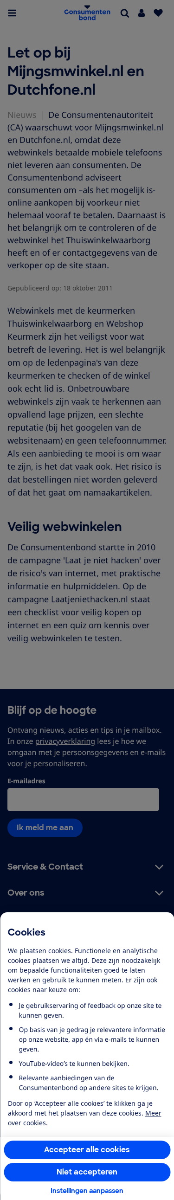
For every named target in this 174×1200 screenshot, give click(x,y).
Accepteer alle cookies (87, 1150)
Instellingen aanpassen (87, 1191)
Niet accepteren (87, 1172)
